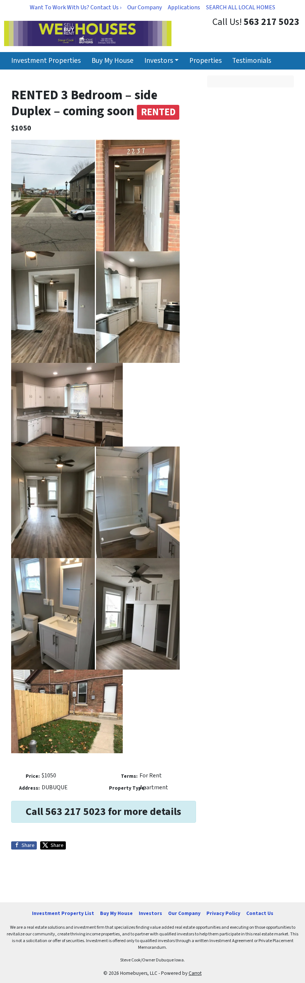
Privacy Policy (223, 913)
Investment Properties (46, 60)
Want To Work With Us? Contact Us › (75, 7)
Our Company (144, 7)
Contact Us (259, 913)
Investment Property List (63, 913)
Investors (158, 60)
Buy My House (113, 60)
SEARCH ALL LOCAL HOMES (240, 7)
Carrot (195, 973)
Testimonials (251, 60)
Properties (205, 60)
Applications (184, 7)
